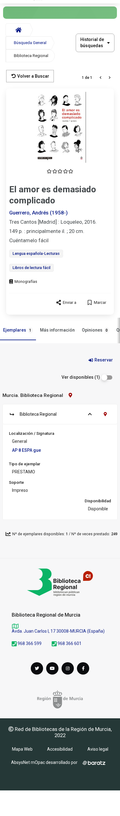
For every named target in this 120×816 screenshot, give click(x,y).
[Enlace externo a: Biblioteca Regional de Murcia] (60, 582)
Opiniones (95, 330)
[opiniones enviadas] (60, 171)
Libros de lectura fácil (31, 267)
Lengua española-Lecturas (36, 253)
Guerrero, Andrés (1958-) (38, 213)
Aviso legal (97, 749)
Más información (57, 330)
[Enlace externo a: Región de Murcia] (60, 699)
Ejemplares (17, 330)
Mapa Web (22, 749)
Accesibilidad (60, 749)
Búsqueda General (30, 42)
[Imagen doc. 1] (60, 127)
